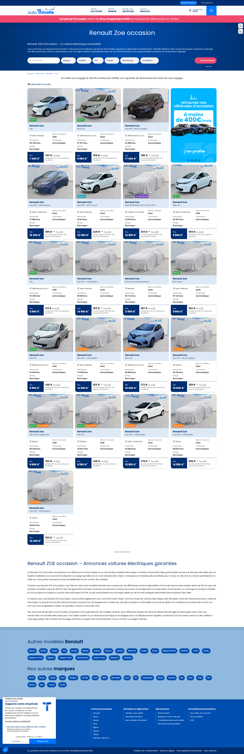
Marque (66, 60)
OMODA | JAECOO (101, 738)
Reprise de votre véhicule (169, 716)
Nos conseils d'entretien (136, 720)
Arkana (120, 651)
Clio (64, 651)
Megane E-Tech (35, 658)
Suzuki (62, 685)
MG (181, 678)
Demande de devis (134, 716)
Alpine (52, 678)
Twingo (54, 651)
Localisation (147, 60)
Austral (74, 651)
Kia (135, 678)
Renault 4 (114, 658)
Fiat (208, 678)
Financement (164, 713)
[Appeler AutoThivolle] (240, 31)
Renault (49, 74)
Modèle (82, 60)
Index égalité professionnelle (189, 750)
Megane (50, 658)
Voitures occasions (101, 709)
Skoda (160, 678)
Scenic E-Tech (99, 658)
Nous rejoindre (206, 3)
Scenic (155, 651)
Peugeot (73, 678)
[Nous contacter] (211, 10)
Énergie (110, 60)
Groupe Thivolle (187, 3)
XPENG (96, 734)
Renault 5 (132, 651)
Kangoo (108, 651)
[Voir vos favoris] (240, 25)
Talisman (127, 658)
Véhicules (39, 74)
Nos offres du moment (200, 713)
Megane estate (169, 651)
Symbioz (184, 651)
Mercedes (116, 678)
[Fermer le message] (241, 19)
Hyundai (171, 678)
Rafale (43, 651)
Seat (190, 678)
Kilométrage (127, 60)
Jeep (200, 678)
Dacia (31, 678)
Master (85, 651)
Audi (95, 678)
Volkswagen (147, 678)
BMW (104, 678)
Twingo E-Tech (65, 658)
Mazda (32, 685)
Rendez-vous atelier (134, 713)
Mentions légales (167, 750)
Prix (96, 60)
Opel (127, 678)
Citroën (85, 678)
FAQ (192, 720)
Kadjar (144, 651)
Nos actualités (196, 716)
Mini (41, 685)
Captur (97, 651)
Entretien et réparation (135, 709)
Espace (32, 651)
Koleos (206, 651)
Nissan (42, 678)
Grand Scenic (82, 658)
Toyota (52, 685)
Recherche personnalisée (169, 724)
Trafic (195, 651)
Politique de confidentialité (146, 750)
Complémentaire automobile (171, 720)
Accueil (30, 74)
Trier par (208, 66)
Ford (62, 678)
